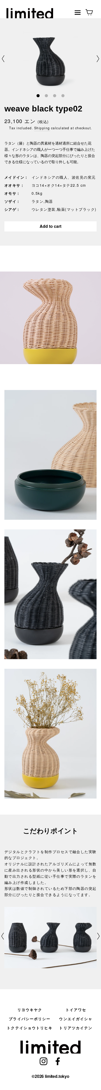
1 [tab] (38, 96)
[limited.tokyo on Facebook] (58, 1060)
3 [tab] (54, 96)
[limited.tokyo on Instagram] (43, 1060)
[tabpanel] (50, 58)
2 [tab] (46, 96)
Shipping (42, 128)
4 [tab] (63, 96)
